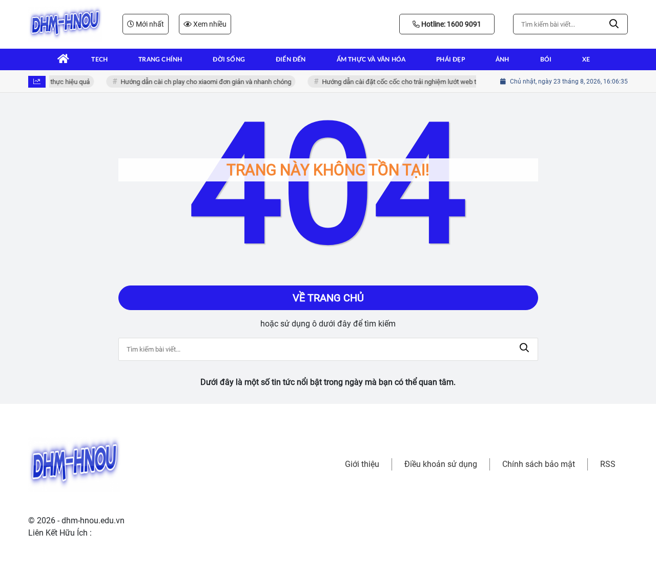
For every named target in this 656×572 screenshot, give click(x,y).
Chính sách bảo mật (538, 464)
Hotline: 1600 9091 (450, 24)
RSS (608, 464)
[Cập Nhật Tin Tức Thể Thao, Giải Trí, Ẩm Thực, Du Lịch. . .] (65, 24)
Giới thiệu (362, 464)
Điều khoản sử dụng (440, 464)
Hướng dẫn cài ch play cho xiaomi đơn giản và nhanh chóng (203, 82)
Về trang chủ (328, 298)
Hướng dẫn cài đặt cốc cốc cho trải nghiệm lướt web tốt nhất (406, 82)
